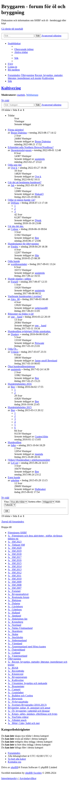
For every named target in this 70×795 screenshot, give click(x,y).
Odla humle (14, 261)
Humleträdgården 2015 (20, 407)
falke (13, 445)
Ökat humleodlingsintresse (21, 366)
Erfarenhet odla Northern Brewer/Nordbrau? (31, 147)
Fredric (14, 246)
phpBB (14, 767)
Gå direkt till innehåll (12, 28)
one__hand (16, 316)
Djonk (38, 220)
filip (37, 255)
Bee (37, 237)
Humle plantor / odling (19, 278)
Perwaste (39, 343)
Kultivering (11, 88)
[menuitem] (24, 49)
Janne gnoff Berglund (46, 360)
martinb (21, 94)
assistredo (40, 159)
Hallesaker (40, 489)
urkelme (15, 480)
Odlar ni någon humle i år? (21, 200)
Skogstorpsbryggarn (21, 150)
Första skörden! (16, 129)
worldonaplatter (19, 264)
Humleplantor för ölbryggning (23, 243)
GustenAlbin (41, 436)
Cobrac (14, 229)
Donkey (15, 334)
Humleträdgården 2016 (20, 384)
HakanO (39, 194)
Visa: (7, 501)
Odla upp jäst (14, 164)
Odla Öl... (13, 349)
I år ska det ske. (16, 226)
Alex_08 (15, 299)
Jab (12, 185)
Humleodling (14, 442)
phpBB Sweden (33, 772)
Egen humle (14, 477)
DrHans (15, 202)
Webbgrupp (32, 94)
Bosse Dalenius (19, 132)
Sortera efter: (35, 501)
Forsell (14, 281)
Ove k (14, 167)
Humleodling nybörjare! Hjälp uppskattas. (29, 331)
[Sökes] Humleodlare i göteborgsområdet (29, 460)
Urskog (15, 351)
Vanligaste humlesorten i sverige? (25, 296)
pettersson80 (41, 308)
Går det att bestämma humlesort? (24, 182)
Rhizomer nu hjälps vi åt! (21, 313)
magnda (39, 454)
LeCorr (14, 462)
